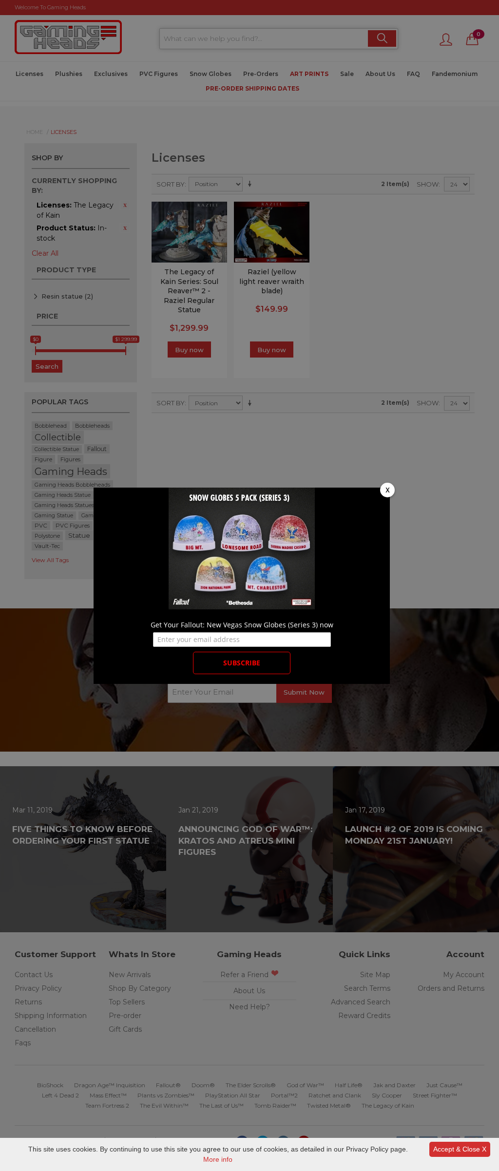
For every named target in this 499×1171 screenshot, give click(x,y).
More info (217, 1159)
